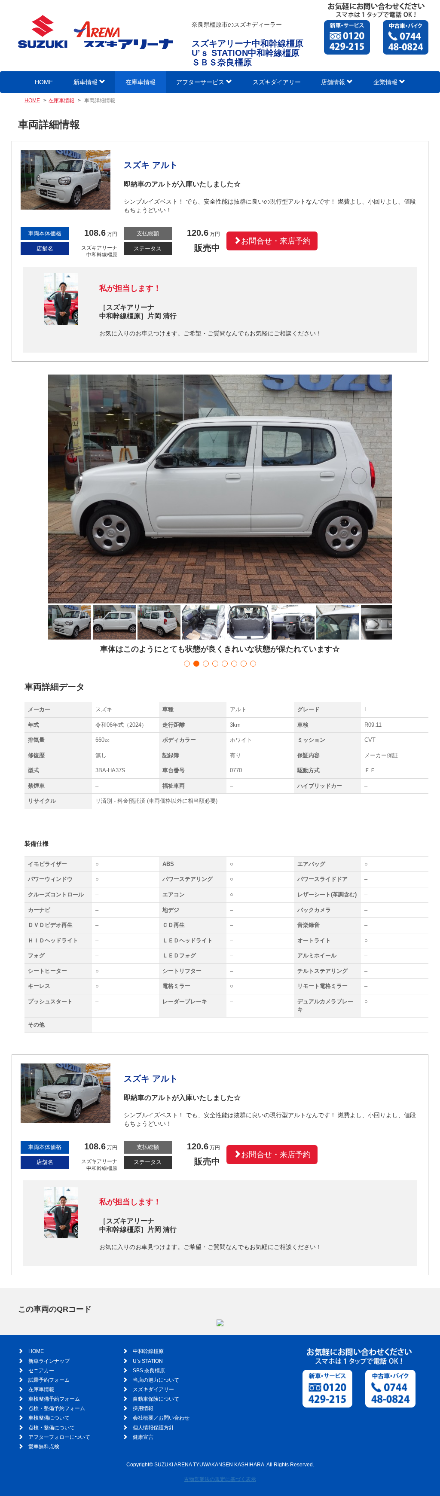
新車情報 (86, 82)
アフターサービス (201, 82)
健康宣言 (143, 1437)
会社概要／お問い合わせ (161, 1418)
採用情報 (143, 1408)
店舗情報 (334, 82)
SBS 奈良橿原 (149, 1371)
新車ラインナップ (49, 1361)
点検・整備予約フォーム (56, 1408)
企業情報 (386, 82)
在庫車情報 (140, 82)
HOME (44, 82)
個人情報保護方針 (153, 1428)
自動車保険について (156, 1399)
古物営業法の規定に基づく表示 (220, 1479)
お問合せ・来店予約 (276, 241)
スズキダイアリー (277, 82)
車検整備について (49, 1418)
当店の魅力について (156, 1380)
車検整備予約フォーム (54, 1399)
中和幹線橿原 (148, 1351)
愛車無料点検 (43, 1447)
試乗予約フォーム (49, 1380)
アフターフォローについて (59, 1437)
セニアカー (41, 1371)
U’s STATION (148, 1361)
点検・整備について (51, 1428)
